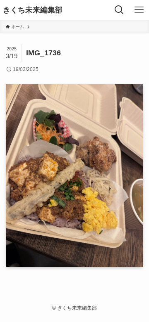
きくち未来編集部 (32, 10)
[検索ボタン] (119, 10)
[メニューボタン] (139, 10)
